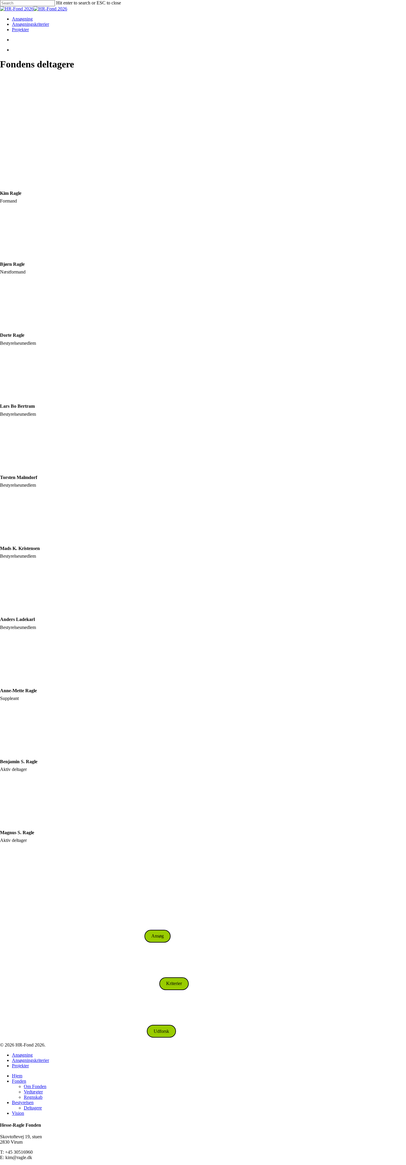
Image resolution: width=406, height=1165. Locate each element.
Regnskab (33, 1097)
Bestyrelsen (23, 1102)
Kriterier (174, 983)
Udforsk (161, 1031)
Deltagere (33, 1107)
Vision (18, 1113)
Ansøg (157, 935)
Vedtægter (33, 1091)
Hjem (17, 1075)
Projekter (20, 1065)
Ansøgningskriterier (30, 1060)
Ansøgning (22, 1054)
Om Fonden (35, 1086)
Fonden (19, 1081)
